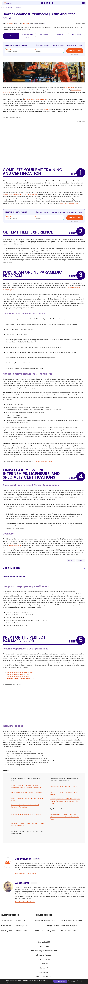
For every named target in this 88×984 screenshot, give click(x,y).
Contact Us (44, 968)
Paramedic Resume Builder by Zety (17, 674)
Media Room (44, 972)
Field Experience (43, 34)
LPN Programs (6, 930)
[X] (52, 3)
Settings (73, 981)
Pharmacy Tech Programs (45, 930)
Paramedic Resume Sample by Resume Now (20, 679)
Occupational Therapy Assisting (47, 925)
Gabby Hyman (10, 23)
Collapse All (80, 560)
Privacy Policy (44, 946)
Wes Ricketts (26, 23)
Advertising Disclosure (44, 955)
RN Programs (20, 920)
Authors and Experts (44, 976)
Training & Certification (27, 34)
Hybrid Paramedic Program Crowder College (26, 814)
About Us (44, 964)
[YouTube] (45, 3)
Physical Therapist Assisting (71, 920)
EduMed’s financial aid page (43, 461)
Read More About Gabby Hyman (25, 873)
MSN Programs (21, 925)
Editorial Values (44, 959)
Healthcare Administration (45, 920)
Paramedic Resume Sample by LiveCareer (19, 672)
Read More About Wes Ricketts (25, 902)
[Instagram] (42, 3)
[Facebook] (50, 3)
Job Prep (27, 37)
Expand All (70, 560)
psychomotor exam (15, 545)
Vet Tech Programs (68, 930)
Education (60, 34)
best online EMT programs (69, 203)
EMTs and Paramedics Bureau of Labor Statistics (27, 793)
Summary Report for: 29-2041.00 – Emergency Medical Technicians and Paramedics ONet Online (65, 801)
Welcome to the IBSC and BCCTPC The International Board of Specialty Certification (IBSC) (64, 817)
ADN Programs (7, 920)
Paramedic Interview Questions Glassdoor (63, 786)
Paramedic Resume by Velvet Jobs (17, 676)
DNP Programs (21, 930)
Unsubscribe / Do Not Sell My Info (44, 951)
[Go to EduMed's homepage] (1, 7)
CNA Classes (6, 925)
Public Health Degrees (69, 925)
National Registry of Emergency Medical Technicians (20, 194)
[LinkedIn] (47, 3)
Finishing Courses (76, 34)
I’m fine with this (60, 981)
